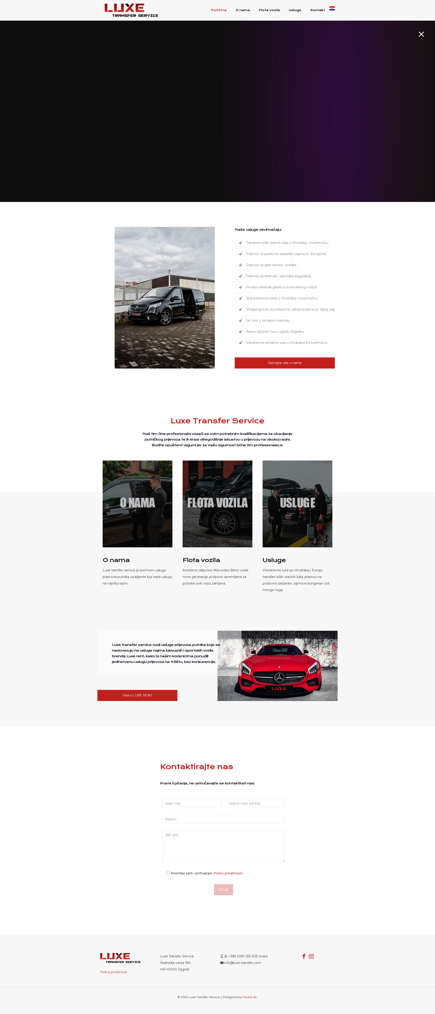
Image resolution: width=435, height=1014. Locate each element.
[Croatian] (332, 10)
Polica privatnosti (113, 972)
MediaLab (249, 997)
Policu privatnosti (227, 873)
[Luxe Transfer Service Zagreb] (131, 10)
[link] (137, 504)
